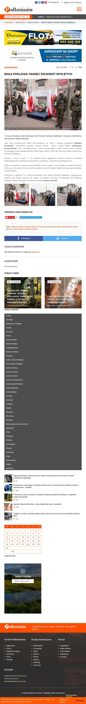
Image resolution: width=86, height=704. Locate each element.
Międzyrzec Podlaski (14, 324)
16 (39, 537)
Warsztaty (10, 416)
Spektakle (10, 428)
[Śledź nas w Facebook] (36, 2)
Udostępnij (25, 238)
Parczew (9, 332)
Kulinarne (9, 468)
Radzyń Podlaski (12, 352)
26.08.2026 (15, 282)
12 (17, 537)
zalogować (35, 252)
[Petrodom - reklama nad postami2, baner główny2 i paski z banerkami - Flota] (43, 37)
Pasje (8, 456)
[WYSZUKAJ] (17, 16)
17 (7, 541)
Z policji (9, 396)
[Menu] (79, 9)
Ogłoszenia (10, 646)
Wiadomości (20, 22)
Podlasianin (8, 22)
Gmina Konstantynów (14, 380)
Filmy (8, 432)
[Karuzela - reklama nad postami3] (43, 55)
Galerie (36, 654)
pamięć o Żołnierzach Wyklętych (43, 227)
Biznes (35, 657)
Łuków (8, 316)
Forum (8, 648)
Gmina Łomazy (11, 368)
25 (12, 544)
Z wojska (9, 404)
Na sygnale (37, 648)
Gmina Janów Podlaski (14, 384)
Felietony (9, 436)
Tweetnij (64, 238)
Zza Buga (9, 320)
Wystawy (9, 412)
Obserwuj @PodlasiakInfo (31, 217)
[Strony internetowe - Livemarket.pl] (73, 697)
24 (7, 544)
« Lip (12, 551)
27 (23, 544)
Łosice (8, 336)
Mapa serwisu (65, 648)
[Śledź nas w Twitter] (39, 2)
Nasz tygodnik (70, 626)
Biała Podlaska (33, 22)
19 (17, 541)
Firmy (8, 657)
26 (17, 544)
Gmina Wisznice (12, 388)
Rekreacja (9, 452)
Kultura (36, 659)
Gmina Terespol (12, 376)
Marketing (60, 626)
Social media (65, 651)
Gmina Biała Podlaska (14, 364)
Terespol (9, 356)
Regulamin (64, 654)
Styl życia (37, 665)
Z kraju (8, 328)
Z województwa (12, 348)
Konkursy (10, 654)
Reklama (52, 626)
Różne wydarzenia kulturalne (17, 424)
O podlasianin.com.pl (40, 626)
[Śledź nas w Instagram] (42, 2)
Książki (8, 408)
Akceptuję (80, 700)
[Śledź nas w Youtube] (45, 2)
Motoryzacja (11, 460)
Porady (9, 448)
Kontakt (35, 629)
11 (12, 537)
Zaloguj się (54, 2)
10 (7, 537)
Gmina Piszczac (12, 372)
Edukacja (36, 662)
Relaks (8, 464)
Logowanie (64, 646)
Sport (35, 651)
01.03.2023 (63, 67)
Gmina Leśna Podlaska (14, 360)
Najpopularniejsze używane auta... (59, 17)
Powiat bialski (11, 340)
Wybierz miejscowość (21, 581)
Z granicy (9, 400)
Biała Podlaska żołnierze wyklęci (25, 229)
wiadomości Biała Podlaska (20, 227)
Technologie (10, 444)
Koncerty (9, 420)
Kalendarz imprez (13, 651)
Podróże (9, 440)
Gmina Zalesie (11, 392)
